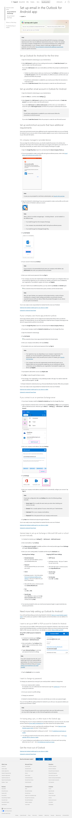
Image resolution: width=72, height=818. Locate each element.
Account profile (27, 766)
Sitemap (16, 815)
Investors (50, 797)
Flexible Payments (28, 782)
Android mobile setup (10, 8)
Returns (26, 773)
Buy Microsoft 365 (46, 2)
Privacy (29, 815)
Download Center (28, 768)
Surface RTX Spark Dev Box (6, 773)
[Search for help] (65, 1)
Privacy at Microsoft (52, 795)
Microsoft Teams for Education (54, 770)
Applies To (23, 16)
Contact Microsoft (23, 815)
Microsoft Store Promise (29, 779)
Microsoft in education (52, 766)
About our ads (58, 815)
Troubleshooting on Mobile (11, 26)
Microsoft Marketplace (29, 800)
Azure (26, 788)
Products (32, 2)
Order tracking (27, 775)
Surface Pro (4, 766)
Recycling (52, 815)
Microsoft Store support (29, 770)
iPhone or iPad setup (11, 22)
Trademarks (41, 815)
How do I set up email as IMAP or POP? (55, 26)
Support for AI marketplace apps (30, 795)
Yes (39, 759)
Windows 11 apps (5, 782)
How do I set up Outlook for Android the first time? (34, 26)
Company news (51, 793)
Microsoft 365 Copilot (5, 802)
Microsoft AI (4, 788)
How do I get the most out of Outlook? (31, 30)
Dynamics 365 (4, 793)
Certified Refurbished (28, 777)
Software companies (28, 802)
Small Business (4, 804)
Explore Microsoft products (6, 779)
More (38, 2)
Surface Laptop (4, 768)
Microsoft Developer (28, 790)
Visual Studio (27, 804)
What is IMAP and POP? (57, 630)
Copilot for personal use (6, 777)
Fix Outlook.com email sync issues (46, 742)
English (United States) (8, 808)
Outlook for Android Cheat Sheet (28, 310)
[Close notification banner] (66, 22)
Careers (50, 788)
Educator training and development (55, 777)
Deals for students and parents (54, 779)
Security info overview (59, 196)
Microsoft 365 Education (53, 773)
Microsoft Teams (4, 800)
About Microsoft (51, 790)
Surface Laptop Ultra (5, 770)
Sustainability (51, 804)
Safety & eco (47, 815)
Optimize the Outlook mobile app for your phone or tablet (34, 307)
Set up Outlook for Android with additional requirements (49, 47)
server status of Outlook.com (36, 723)
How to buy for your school (53, 775)
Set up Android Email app (10, 16)
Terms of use (34, 815)
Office (27, 2)
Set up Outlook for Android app (11, 12)
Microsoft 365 (22, 2)
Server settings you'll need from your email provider (30, 665)
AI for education (51, 782)
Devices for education (52, 768)
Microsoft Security (5, 790)
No (48, 759)
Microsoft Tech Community (29, 797)
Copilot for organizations (6, 775)
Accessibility (51, 802)
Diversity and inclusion (52, 800)
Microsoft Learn (27, 793)
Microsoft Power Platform (6, 797)
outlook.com (57, 686)
